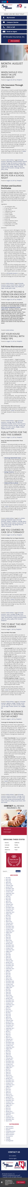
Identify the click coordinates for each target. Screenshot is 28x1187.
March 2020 (9, 995)
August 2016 (9, 1048)
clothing (18, 703)
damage (17, 614)
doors (13, 422)
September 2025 (10, 893)
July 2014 (8, 1088)
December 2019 (10, 1000)
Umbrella (8, 1139)
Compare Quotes (12, 22)
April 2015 (8, 1073)
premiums (3, 164)
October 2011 (9, 1116)
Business (8, 1129)
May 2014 (8, 1091)
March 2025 (9, 902)
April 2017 (8, 1036)
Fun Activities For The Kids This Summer (14, 433)
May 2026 (8, 880)
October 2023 (9, 929)
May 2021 (8, 975)
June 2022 (8, 954)
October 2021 (9, 967)
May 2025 (8, 899)
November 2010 (10, 1119)
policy (23, 163)
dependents (10, 161)
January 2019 (9, 1011)
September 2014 (10, 1084)
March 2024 (9, 921)
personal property (16, 799)
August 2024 (9, 913)
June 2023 (8, 935)
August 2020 (9, 987)
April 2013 (8, 1110)
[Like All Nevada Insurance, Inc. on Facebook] (2, 2)
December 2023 (10, 926)
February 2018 (9, 1020)
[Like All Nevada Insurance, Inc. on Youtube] (7, 2)
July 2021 (8, 971)
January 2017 (9, 1041)
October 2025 (9, 891)
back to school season (12, 285)
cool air (22, 703)
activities (22, 518)
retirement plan (5, 166)
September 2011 (10, 1117)
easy (16, 286)
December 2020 (10, 981)
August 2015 (9, 1067)
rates (25, 164)
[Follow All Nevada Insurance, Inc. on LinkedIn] (5, 2)
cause (8, 614)
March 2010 (9, 1121)
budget (13, 703)
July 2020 (8, 989)
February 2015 (9, 1077)
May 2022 (8, 956)
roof (6, 427)
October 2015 (9, 1064)
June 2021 (8, 973)
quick (10, 288)
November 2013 (10, 1100)
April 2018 (8, 1017)
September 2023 (10, 931)
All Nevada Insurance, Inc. (8, 1174)
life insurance (14, 163)
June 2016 (8, 1052)
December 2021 (10, 964)
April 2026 (8, 882)
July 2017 (8, 1031)
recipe (13, 288)
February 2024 (9, 923)
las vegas (8, 163)
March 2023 (9, 940)
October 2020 (9, 984)
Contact (13, 410)
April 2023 (8, 939)
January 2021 (9, 979)
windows (8, 428)
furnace (15, 424)
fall (16, 422)
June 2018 (8, 1014)
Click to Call (11, 27)
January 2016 (9, 1059)
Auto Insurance (9, 1128)
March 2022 (9, 959)
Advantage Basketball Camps (12, 458)
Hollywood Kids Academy (11, 483)
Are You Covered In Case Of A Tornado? (12, 531)
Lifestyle (8, 1137)
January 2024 (9, 924)
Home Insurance (10, 1134)
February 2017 (9, 1039)
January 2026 (9, 887)
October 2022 (9, 948)
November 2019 (10, 1001)
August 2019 (9, 1006)
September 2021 (10, 968)
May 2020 (8, 992)
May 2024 (8, 918)
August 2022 (9, 951)
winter (12, 428)
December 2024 (10, 907)
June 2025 (8, 898)
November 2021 (10, 965)
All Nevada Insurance (12, 273)
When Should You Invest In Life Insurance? (11, 75)
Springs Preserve (9, 472)
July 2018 (8, 1012)
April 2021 (8, 976)
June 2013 (8, 1108)
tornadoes (20, 619)
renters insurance (5, 801)
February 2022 (9, 961)
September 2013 (10, 1103)
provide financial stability (13, 164)
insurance (19, 523)
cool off (3, 704)
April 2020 (8, 993)
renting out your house (16, 801)
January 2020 (9, 998)
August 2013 (9, 1105)
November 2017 (10, 1025)
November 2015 (10, 1063)
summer (3, 526)
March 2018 (9, 1019)
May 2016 (8, 1053)
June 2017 (8, 1033)
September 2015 (10, 1066)
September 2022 (10, 950)
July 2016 (8, 1050)
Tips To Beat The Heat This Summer (13, 625)
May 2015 (8, 1072)
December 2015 (10, 1061)
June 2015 (8, 1070)
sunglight (23, 706)
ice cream (13, 704)
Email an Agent (12, 31)
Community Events (10, 1131)
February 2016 (9, 1058)
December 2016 (10, 1042)
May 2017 (8, 1034)
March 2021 (9, 978)
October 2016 (9, 1045)
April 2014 (8, 1092)
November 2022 (10, 946)
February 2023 (9, 942)
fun (2, 523)
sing (13, 524)
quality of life (13, 619)
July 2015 (8, 1069)
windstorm (4, 620)
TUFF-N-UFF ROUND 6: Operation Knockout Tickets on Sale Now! (13, 294)
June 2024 (8, 917)
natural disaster (9, 617)
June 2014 (8, 1089)
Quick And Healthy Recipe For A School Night (12, 175)
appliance (9, 703)
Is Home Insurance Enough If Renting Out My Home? (12, 714)
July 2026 (8, 877)
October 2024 (9, 910)
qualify (21, 164)
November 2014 (10, 1081)
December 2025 (10, 888)
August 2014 (9, 1086)
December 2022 (10, 945)
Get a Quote (21, 1182)
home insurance (21, 424)
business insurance (11, 796)
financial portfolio (17, 161)
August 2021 (9, 970)
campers (9, 521)
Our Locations (15, 41)
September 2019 (10, 1004)
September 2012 (10, 1113)
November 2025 (10, 890)
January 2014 (9, 1097)
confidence (14, 521)
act (19, 518)
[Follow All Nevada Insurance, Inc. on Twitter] (4, 2)
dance (24, 521)
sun (19, 706)
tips (2, 708)
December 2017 (10, 1023)
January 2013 (9, 1111)
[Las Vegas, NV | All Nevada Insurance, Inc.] (7, 7)
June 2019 (8, 1009)
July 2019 (8, 1008)
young (6, 169)
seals (9, 427)
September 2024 (10, 912)
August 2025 (9, 895)
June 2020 (8, 990)
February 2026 (9, 885)
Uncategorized (9, 1140)
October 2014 (9, 1083)
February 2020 (9, 997)
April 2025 (8, 901)
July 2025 (8, 896)
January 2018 (9, 1022)
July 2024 (8, 915)
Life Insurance (9, 1136)
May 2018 (8, 1015)
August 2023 (9, 932)
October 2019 (9, 1003)
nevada (20, 163)
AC (19, 701)
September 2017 (10, 1028)
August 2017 (9, 1030)
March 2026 (9, 884)
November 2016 (10, 1044)
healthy (20, 286)
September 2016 (10, 1047)
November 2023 (10, 928)
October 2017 (9, 1026)
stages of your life (18, 166)
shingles (18, 427)
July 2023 (8, 934)
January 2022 (9, 962)
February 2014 (9, 1095)
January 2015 (9, 1078)
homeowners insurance (7, 425)
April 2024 (8, 920)
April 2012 (8, 1114)
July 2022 (8, 953)
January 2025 (9, 906)
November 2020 (10, 982)
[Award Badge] (14, 860)
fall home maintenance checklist (11, 423)
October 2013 (9, 1102)
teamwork (8, 526)
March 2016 (9, 1056)
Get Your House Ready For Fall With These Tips (12, 336)
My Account (11, 17)
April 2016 (8, 1055)
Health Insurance (10, 1133)
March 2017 (9, 1037)
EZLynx (18, 1175)
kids (23, 523)
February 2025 (9, 904)
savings (11, 166)
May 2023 (8, 937)
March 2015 (9, 1075)
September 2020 (10, 986)
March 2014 (9, 1094)
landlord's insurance (12, 797)
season (13, 427)
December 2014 (10, 1080)
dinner (12, 286)
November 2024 (10, 909)
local (6, 524)
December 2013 (10, 1099)
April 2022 (8, 957)
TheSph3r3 (19, 80)
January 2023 (9, 943)
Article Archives (10, 160)
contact (24, 151)
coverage (9, 422)
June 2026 (8, 879)
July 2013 (8, 1106)
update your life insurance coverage (10, 168)
